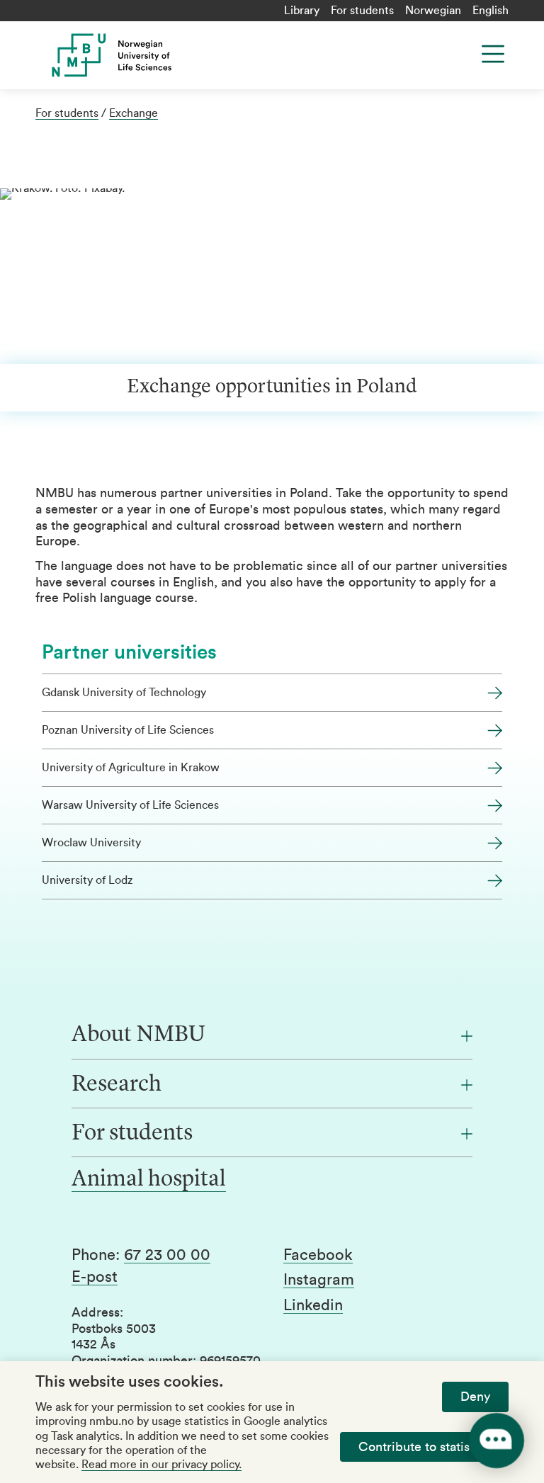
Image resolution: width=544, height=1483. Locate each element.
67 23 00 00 (167, 1255)
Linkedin (313, 1305)
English (490, 10)
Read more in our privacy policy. (161, 1464)
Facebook (318, 1255)
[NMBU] (165, 55)
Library (301, 10)
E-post (95, 1277)
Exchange (133, 113)
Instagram (318, 1280)
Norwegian (433, 10)
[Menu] (493, 53)
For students (362, 10)
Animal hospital (149, 1180)
